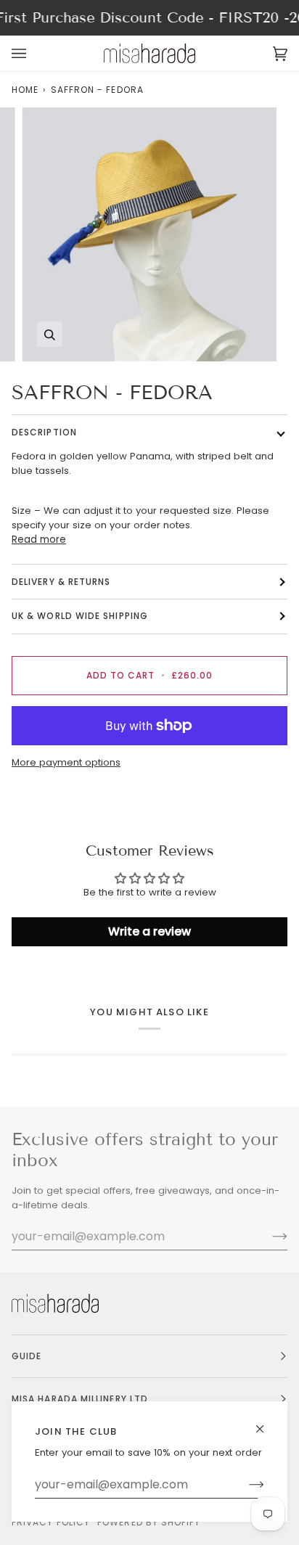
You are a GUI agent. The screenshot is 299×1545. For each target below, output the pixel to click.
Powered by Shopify (148, 1522)
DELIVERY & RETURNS (61, 581)
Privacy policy (51, 1522)
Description (44, 432)
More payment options (66, 762)
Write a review (149, 931)
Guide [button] (26, 1356)
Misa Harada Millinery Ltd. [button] (81, 1399)
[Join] (245, 1484)
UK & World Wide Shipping (80, 616)
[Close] (266, 1422)
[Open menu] (33, 53)
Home (25, 89)
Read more (39, 539)
